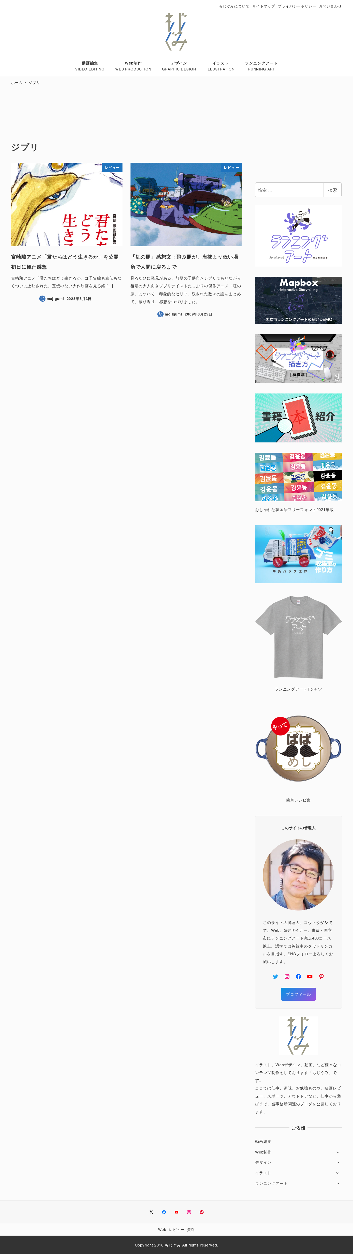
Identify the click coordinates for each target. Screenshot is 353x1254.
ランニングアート (271, 1183)
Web (162, 1229)
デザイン (263, 1162)
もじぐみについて (234, 6)
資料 (191, 1229)
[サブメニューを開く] (338, 1152)
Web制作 (263, 1152)
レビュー (176, 1229)
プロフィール (298, 994)
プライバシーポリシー (297, 6)
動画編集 (263, 1141)
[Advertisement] (126, 113)
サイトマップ (263, 6)
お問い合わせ (330, 6)
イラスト (263, 1172)
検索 (332, 190)
